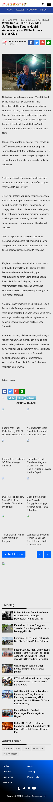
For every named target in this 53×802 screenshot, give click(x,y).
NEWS (10, 10)
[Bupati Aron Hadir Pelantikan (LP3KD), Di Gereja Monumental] (14, 416)
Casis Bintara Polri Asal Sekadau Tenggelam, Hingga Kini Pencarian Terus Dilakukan (37, 503)
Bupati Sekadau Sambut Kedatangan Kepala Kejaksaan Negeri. (29, 713)
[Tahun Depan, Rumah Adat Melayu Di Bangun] (14, 523)
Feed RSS (7, 782)
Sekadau (30, 398)
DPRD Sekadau (11, 754)
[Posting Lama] (40, 554)
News (20, 398)
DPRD (11, 398)
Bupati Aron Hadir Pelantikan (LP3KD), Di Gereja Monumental (13, 431)
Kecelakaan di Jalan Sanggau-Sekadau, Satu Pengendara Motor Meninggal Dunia (31, 628)
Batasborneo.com (39, 796)
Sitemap (31, 771)
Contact (7, 771)
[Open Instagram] (29, 788)
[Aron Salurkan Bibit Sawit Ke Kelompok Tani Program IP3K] (39, 416)
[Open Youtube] (34, 788)
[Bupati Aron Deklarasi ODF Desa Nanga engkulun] (14, 447)
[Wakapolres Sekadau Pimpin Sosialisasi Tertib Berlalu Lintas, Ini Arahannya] (39, 523)
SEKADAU (32, 10)
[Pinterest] (42, 42)
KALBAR (20, 10)
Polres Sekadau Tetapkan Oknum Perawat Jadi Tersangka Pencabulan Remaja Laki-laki (31, 615)
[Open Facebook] (19, 788)
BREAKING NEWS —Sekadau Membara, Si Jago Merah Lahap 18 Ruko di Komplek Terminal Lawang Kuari (32, 728)
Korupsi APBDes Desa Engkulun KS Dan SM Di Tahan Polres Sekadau (32, 640)
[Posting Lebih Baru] (47, 554)
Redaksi (6, 766)
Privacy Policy (33, 777)
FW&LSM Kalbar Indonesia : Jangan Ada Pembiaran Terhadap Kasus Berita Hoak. (32, 681)
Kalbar (26, 748)
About (30, 766)
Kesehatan (38, 748)
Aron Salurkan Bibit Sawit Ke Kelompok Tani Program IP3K (37, 431)
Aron (17, 748)
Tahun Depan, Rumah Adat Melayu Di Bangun (13, 538)
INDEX (43, 10)
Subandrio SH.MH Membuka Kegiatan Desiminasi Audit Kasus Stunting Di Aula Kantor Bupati (39, 466)
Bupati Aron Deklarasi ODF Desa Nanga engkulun (13, 462)
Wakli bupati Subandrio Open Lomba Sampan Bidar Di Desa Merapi (29, 668)
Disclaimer (8, 777)
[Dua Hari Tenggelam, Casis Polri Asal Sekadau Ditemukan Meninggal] (14, 485)
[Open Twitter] (24, 788)
